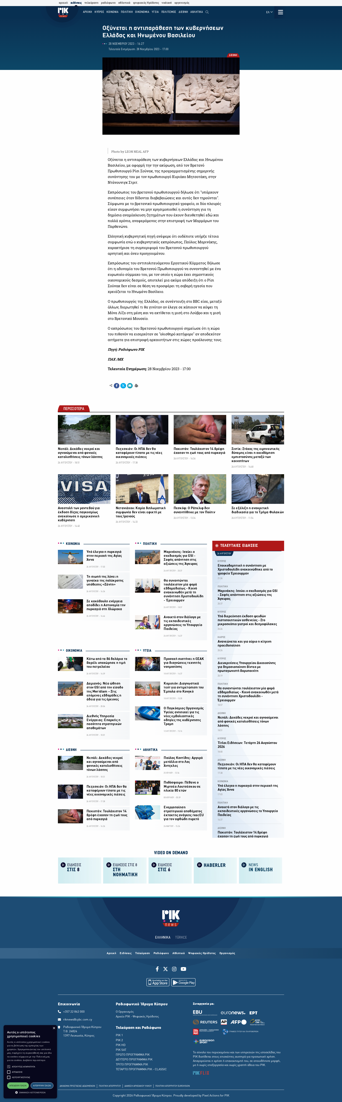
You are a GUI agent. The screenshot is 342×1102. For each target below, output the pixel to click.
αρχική (63, 3)
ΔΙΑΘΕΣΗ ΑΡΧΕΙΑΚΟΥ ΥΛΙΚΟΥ (138, 1086)
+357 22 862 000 (74, 1011)
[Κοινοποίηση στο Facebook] (116, 385)
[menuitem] (207, 12)
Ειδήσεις (126, 953)
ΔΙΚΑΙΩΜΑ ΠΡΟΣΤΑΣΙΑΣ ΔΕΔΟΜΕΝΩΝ (77, 1086)
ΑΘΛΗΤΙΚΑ (150, 750)
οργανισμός (181, 3)
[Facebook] (158, 969)
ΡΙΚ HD (120, 1045)
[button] (8, 1066)
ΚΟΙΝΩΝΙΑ (73, 544)
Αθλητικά (178, 953)
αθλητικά (124, 3)
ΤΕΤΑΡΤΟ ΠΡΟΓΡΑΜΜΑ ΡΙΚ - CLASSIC (141, 1069)
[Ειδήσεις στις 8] (79, 870)
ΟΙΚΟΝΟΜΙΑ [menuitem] (142, 12)
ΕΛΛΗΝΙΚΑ (162, 937)
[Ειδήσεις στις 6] (170, 870)
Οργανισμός (227, 953)
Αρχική (111, 953)
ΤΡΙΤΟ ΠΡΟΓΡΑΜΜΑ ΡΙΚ (132, 1064)
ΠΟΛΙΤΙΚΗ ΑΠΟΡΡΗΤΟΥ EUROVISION (172, 1086)
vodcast (167, 3)
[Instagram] (174, 969)
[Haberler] (215, 870)
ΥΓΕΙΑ (147, 651)
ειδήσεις (76, 3)
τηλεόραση (91, 3)
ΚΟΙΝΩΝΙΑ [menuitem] (113, 12)
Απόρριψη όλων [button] (42, 1085)
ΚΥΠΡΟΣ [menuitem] (99, 12)
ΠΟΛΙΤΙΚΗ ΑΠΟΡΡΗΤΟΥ (110, 1086)
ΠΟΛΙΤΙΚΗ (150, 544)
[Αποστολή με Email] (130, 385)
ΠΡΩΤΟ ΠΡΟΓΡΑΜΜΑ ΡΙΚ (133, 1054)
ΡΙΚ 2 (119, 1040)
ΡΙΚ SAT (121, 1050)
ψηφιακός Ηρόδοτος (146, 3)
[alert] (30, 1061)
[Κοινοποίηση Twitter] (123, 385)
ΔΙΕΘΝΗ (233, 55)
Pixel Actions (210, 1095)
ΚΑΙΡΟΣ (222, 637)
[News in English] (260, 870)
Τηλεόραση (142, 953)
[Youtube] (183, 969)
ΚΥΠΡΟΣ (222, 561)
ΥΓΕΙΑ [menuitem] (155, 12)
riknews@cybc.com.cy (77, 1019)
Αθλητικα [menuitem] (196, 12)
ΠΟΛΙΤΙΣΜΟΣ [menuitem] (168, 12)
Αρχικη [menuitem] (87, 12)
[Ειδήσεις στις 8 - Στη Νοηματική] (125, 870)
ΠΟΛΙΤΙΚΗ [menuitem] (127, 12)
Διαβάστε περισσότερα (34, 1060)
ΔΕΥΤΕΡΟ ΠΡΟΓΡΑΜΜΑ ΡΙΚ (134, 1059)
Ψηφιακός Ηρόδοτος (202, 953)
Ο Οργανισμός (125, 1011)
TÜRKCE (181, 937)
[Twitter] (165, 969)
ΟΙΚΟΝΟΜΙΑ (74, 651)
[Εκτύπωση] (136, 385)
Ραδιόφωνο (161, 953)
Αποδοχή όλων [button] (17, 1085)
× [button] (54, 1028)
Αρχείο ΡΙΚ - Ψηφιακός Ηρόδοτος (137, 1016)
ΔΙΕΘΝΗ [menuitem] (183, 12)
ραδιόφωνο (108, 3)
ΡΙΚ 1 (119, 1035)
